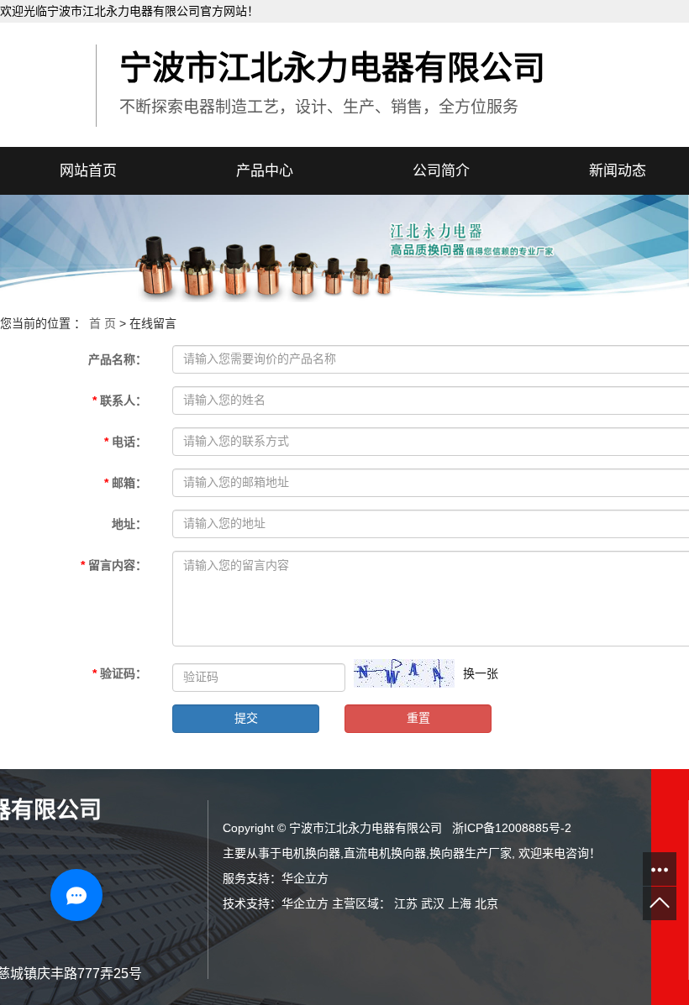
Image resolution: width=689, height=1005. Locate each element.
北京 (486, 903)
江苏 (406, 903)
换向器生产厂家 (470, 853)
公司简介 (441, 171)
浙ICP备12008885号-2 (511, 828)
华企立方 (305, 878)
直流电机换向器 (385, 853)
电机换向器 (310, 853)
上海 (459, 903)
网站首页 (88, 171)
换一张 (480, 673)
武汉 (432, 903)
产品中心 (264, 171)
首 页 (102, 323)
